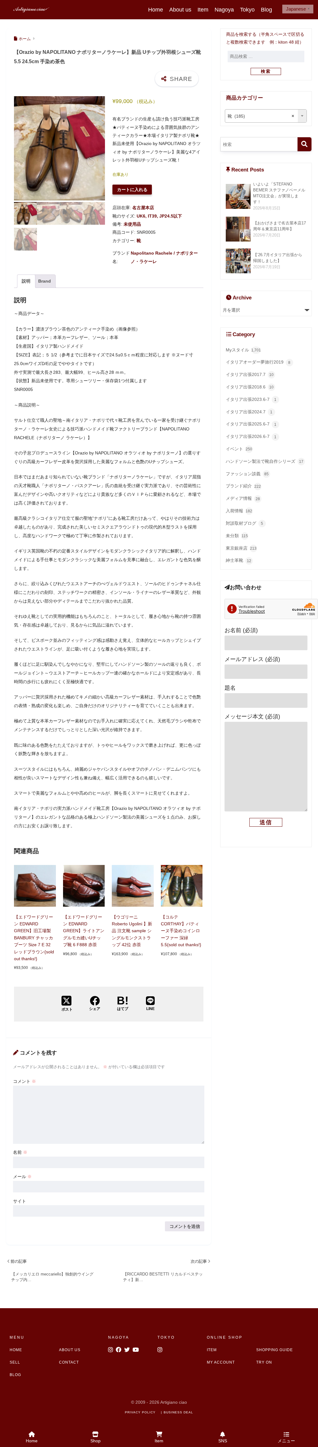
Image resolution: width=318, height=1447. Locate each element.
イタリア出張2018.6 (250, 386)
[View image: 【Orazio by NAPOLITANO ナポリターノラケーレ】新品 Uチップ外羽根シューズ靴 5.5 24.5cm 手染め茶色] (59, 148)
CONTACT (69, 1362)
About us (180, 10)
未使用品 (132, 224)
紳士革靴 (238, 560)
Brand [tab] (44, 281)
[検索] (304, 144)
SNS (222, 1440)
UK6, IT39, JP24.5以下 (159, 216)
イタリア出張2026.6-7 (251, 436)
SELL (15, 1362)
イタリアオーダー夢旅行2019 (258, 361)
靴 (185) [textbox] (261, 116)
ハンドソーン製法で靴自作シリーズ (264, 461)
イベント (239, 448)
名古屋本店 (143, 207)
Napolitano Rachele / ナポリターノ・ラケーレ (164, 257)
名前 (20, 1152)
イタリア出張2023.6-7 (251, 399)
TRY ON (264, 1362)
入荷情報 (239, 510)
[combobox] (266, 115)
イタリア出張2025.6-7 (251, 423)
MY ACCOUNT (221, 1362)
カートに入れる (132, 189)
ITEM (212, 1350)
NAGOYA (118, 1337)
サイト (19, 1201)
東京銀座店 (241, 548)
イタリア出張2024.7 (249, 411)
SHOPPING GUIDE (274, 1350)
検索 (266, 71)
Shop (95, 1440)
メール (22, 1176)
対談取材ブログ (244, 523)
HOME (16, 1350)
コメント (24, 1081)
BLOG (15, 1375)
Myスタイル (243, 349)
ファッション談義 (247, 473)
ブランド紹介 (243, 485)
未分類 (237, 535)
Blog (266, 10)
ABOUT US (69, 1350)
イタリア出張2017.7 (250, 374)
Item (203, 10)
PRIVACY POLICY (140, 1412)
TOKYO (166, 1337)
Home (155, 10)
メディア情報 (243, 498)
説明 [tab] (26, 281)
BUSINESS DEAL (178, 1412)
